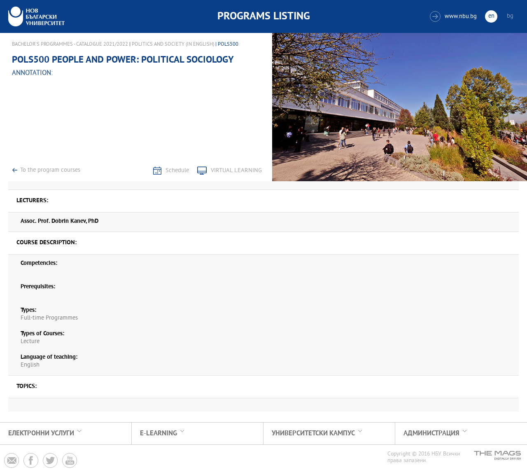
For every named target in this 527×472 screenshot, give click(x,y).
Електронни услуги (41, 433)
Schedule (177, 171)
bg (510, 16)
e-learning (158, 433)
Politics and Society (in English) (173, 44)
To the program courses (50, 170)
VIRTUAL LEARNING (236, 171)
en (491, 16)
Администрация (431, 433)
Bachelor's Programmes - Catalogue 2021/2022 (70, 44)
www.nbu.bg (454, 17)
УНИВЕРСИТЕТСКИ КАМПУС (313, 433)
